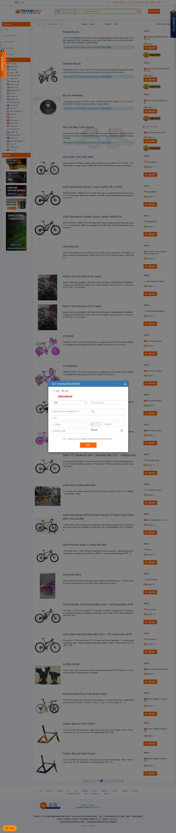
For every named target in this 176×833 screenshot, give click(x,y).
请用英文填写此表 (65, 396)
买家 (57, 390)
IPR (89, 439)
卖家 (67, 390)
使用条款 (84, 439)
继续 (88, 445)
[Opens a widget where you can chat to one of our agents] (10, 828)
